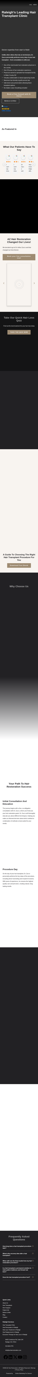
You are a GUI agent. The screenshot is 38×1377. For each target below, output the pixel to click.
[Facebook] (6, 1357)
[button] (19, 284)
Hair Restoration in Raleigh (10, 1327)
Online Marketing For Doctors (23, 1373)
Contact (5, 1317)
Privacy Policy (19, 1369)
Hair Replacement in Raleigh (11, 1332)
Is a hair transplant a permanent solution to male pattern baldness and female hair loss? (17, 1270)
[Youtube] (20, 1357)
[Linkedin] (10, 1357)
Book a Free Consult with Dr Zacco (19, 95)
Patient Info (6, 1310)
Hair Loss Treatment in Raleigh (11, 1330)
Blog (4, 1315)
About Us (5, 1303)
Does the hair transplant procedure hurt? (16, 1277)
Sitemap (33, 1368)
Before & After (10, 101)
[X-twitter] (15, 1357)
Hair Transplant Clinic (9, 1325)
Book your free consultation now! (19, 257)
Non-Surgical (6, 1307)
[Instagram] (25, 1357)
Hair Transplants (7, 1305)
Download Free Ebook (19, 565)
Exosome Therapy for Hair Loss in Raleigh (15, 1334)
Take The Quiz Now (19, 332)
